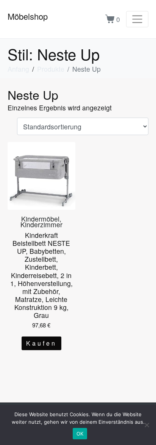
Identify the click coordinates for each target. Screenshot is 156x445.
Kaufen (41, 343)
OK (80, 434)
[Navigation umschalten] (137, 19)
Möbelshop (28, 16)
